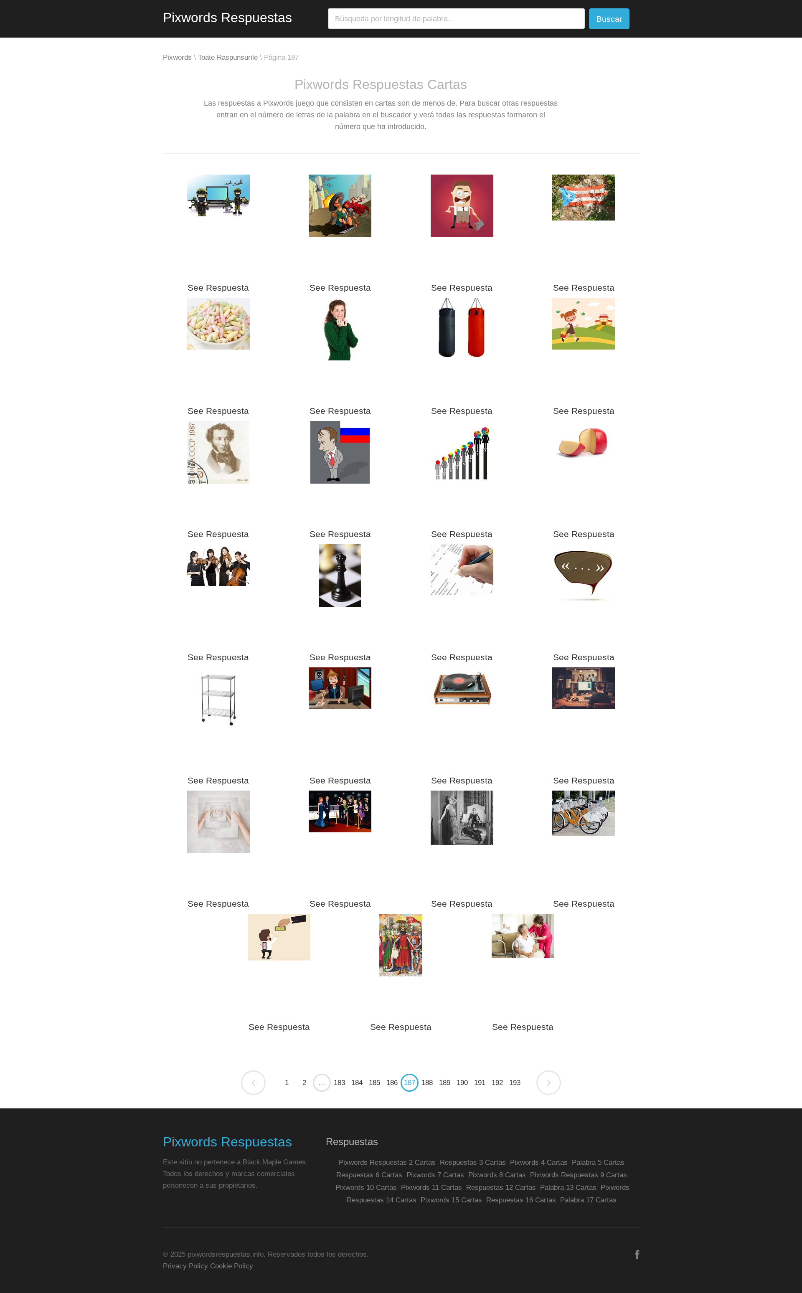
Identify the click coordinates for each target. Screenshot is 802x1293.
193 (514, 1083)
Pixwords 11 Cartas (431, 1188)
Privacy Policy (185, 1266)
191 (479, 1083)
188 (427, 1083)
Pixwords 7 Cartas (435, 1175)
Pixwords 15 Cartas (451, 1200)
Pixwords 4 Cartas (539, 1162)
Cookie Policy (231, 1266)
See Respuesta (218, 287)
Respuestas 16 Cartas (521, 1200)
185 (374, 1083)
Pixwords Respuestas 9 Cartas (578, 1175)
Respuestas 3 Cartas (473, 1162)
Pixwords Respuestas (227, 17)
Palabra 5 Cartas (598, 1162)
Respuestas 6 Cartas (369, 1175)
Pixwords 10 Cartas (366, 1188)
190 (462, 1083)
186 (392, 1083)
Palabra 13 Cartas (568, 1188)
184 (357, 1083)
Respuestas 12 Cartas (501, 1188)
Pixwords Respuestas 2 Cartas (387, 1162)
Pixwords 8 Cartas (497, 1175)
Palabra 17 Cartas (588, 1200)
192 (497, 1083)
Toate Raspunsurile (228, 57)
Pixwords (177, 57)
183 (339, 1083)
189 (444, 1083)
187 (409, 1083)
